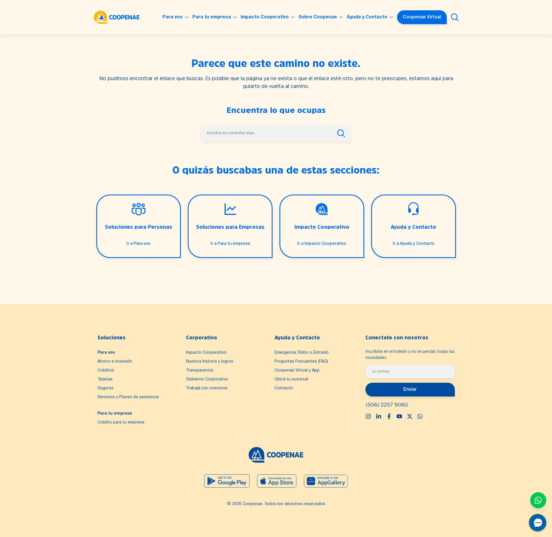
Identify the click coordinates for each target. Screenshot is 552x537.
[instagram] (368, 416)
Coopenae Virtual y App (297, 370)
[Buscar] (454, 17)
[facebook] (389, 416)
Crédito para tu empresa (120, 422)
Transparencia (199, 370)
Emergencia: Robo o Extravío (302, 353)
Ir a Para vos (138, 244)
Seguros (105, 388)
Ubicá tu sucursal (291, 379)
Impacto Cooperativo (265, 17)
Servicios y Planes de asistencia (128, 397)
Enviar (410, 390)
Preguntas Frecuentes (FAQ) (301, 361)
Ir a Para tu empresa (230, 244)
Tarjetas (105, 379)
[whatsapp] (420, 416)
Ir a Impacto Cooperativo (321, 244)
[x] (410, 416)
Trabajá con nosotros (206, 388)
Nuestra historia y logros (209, 361)
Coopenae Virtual (422, 17)
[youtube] (399, 416)
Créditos (105, 370)
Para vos (172, 17)
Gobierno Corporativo (207, 379)
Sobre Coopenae (317, 17)
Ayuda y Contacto (367, 17)
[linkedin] (379, 416)
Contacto (284, 388)
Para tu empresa (211, 17)
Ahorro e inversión (114, 361)
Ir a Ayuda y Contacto (413, 244)
